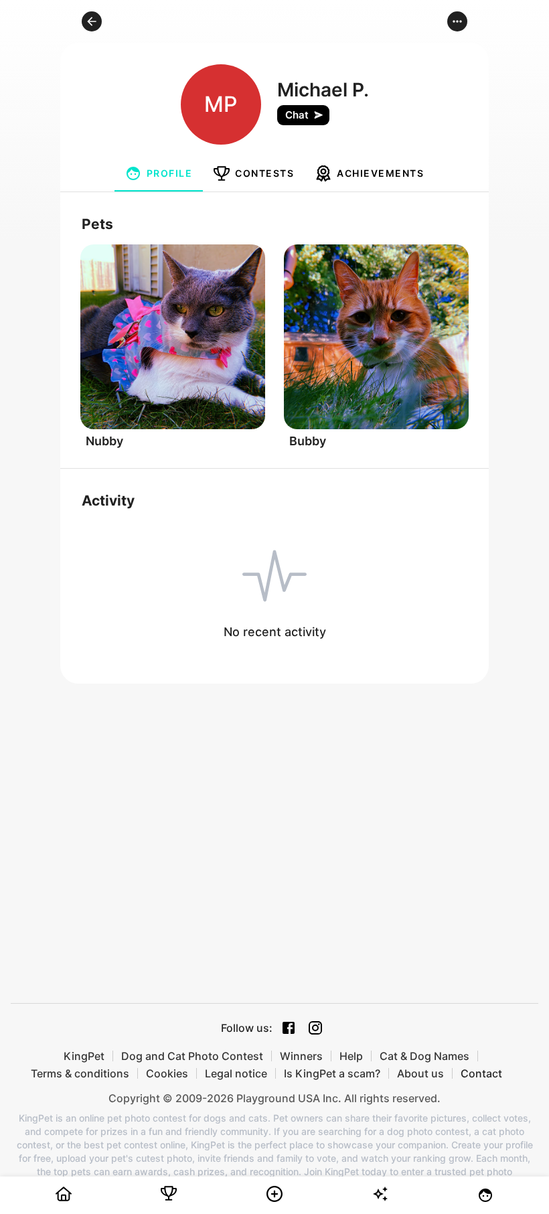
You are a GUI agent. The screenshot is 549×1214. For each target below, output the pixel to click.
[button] (91, 21)
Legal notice (236, 1073)
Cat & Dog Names (424, 1056)
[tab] (159, 173)
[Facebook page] (288, 1027)
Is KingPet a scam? (332, 1073)
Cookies (167, 1073)
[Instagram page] (315, 1027)
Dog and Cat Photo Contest (192, 1056)
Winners (301, 1056)
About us (420, 1073)
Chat (297, 114)
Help (351, 1056)
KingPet (84, 1056)
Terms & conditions (80, 1073)
